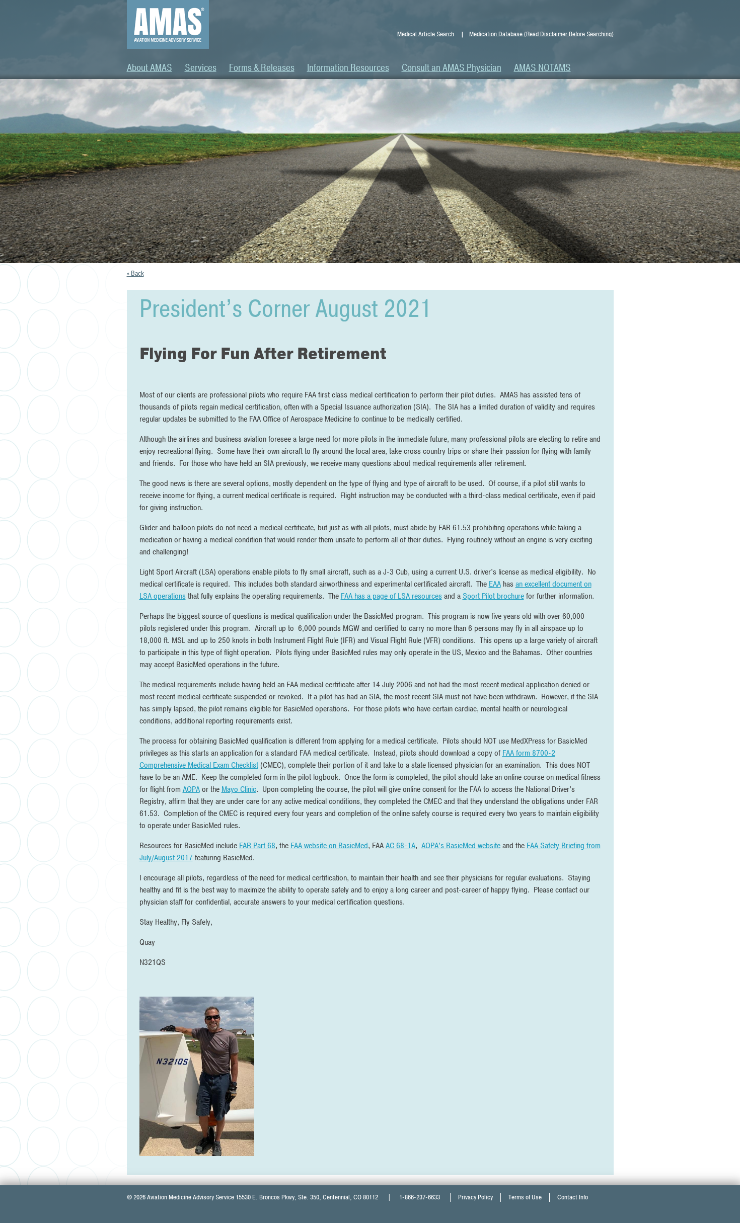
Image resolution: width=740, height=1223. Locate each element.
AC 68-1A (400, 845)
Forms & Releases (261, 67)
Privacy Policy (475, 1197)
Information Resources (348, 67)
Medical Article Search (425, 34)
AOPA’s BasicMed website (460, 845)
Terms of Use (525, 1197)
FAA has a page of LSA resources (391, 596)
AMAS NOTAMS (542, 67)
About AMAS (149, 67)
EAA (495, 584)
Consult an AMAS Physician (451, 67)
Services (200, 67)
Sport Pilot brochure (493, 596)
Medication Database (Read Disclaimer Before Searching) (541, 34)
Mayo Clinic (238, 789)
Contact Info (572, 1197)
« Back (135, 273)
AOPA (191, 789)
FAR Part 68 (257, 845)
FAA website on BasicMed (329, 845)
